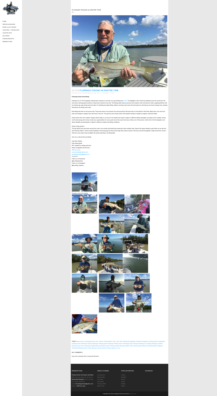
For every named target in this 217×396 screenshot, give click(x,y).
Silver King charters (90, 348)
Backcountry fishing (82, 341)
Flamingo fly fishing (144, 343)
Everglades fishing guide (149, 341)
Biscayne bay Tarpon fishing (99, 341)
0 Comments (105, 93)
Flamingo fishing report (115, 343)
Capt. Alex (97, 93)
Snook (100, 348)
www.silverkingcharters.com (80, 152)
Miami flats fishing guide (134, 345)
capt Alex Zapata (122, 341)
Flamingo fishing (86, 343)
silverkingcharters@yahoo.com (80, 154)
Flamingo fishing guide (99, 343)
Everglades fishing (134, 341)
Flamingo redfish (157, 343)
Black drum (112, 341)
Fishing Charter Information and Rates (82, 375)
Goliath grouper (120, 345)
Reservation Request (78, 379)
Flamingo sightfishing (92, 345)
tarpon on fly (115, 348)
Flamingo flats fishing (130, 343)
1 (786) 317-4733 (80, 386)
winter (125, 100)
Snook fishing (106, 348)
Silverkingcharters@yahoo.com (84, 383)
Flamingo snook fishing (106, 345)
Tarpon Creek (133, 393)
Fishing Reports (87, 93)
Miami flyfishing (147, 345)
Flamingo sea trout (78, 345)
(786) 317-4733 (76, 150)
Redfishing (80, 348)
